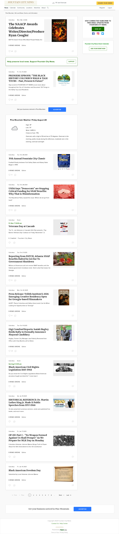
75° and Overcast (60, 3)
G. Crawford (12, 238)
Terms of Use (55, 532)
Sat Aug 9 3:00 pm (15, 364)
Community (21, 8)
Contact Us (55, 523)
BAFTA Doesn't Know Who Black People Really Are (25, 40)
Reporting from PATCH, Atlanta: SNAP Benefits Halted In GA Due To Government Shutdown (29, 259)
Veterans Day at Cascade (22, 226)
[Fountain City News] (20, 3)
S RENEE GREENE (14, 45)
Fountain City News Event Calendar (97, 44)
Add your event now (98, 48)
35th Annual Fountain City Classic (27, 158)
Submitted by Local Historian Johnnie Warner (23, 474)
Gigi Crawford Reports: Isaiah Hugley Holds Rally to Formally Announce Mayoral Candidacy (29, 332)
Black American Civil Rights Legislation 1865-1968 (24, 368)
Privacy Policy (64, 532)
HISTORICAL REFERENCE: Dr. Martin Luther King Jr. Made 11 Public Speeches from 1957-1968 (29, 402)
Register (102, 8)
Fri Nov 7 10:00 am (15, 223)
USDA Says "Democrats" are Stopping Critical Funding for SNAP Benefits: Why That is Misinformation (29, 191)
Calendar (13, 8)
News (6, 8)
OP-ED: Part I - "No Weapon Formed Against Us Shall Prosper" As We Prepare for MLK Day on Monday (28, 438)
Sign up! (98, 29)
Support (71, 61)
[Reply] (16, 51)
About (44, 8)
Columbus (12, 20)
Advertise (37, 8)
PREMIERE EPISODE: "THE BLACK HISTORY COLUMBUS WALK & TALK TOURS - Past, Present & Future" (28, 78)
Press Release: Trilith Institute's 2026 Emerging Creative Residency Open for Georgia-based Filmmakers (29, 297)
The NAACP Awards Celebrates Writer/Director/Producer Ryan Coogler (27, 29)
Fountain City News (25, 238)
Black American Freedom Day (25, 470)
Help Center (64, 523)
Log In (110, 8)
